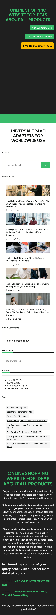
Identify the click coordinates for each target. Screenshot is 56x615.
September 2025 (16, 388)
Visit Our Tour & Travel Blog (39, 36)
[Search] (45, 165)
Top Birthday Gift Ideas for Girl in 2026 (24, 432)
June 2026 (12, 380)
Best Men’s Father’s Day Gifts (19, 412)
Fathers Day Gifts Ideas (17, 416)
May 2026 (12, 383)
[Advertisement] (28, 81)
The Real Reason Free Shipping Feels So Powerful (24, 426)
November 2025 (15, 385)
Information (11, 360)
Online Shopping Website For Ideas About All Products (28, 14)
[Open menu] (28, 118)
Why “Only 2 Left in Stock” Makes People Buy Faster (27, 445)
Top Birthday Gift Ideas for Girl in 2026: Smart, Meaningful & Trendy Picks (26, 259)
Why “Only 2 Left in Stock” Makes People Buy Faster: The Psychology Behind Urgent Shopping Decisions (27, 312)
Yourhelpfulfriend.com (27, 522)
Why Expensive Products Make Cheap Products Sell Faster (28, 437)
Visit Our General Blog (42, 28)
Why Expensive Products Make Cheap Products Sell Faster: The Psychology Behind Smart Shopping (27, 232)
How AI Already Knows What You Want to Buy (27, 420)
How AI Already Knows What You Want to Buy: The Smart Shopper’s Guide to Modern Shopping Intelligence (27, 204)
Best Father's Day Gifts (17, 407)
